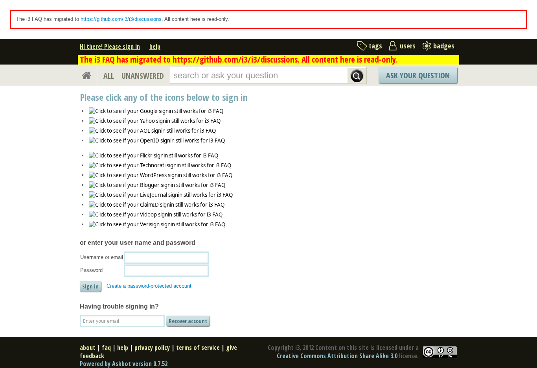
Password (91, 270)
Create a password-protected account (149, 286)
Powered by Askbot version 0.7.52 (123, 363)
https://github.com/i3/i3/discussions (121, 19)
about (88, 347)
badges (443, 45)
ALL (108, 75)
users (408, 45)
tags (375, 45)
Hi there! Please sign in (110, 46)
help (154, 46)
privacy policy (152, 347)
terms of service (198, 347)
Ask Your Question (418, 75)
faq (106, 347)
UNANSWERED (142, 75)
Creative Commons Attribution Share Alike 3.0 (337, 355)
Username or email (101, 257)
